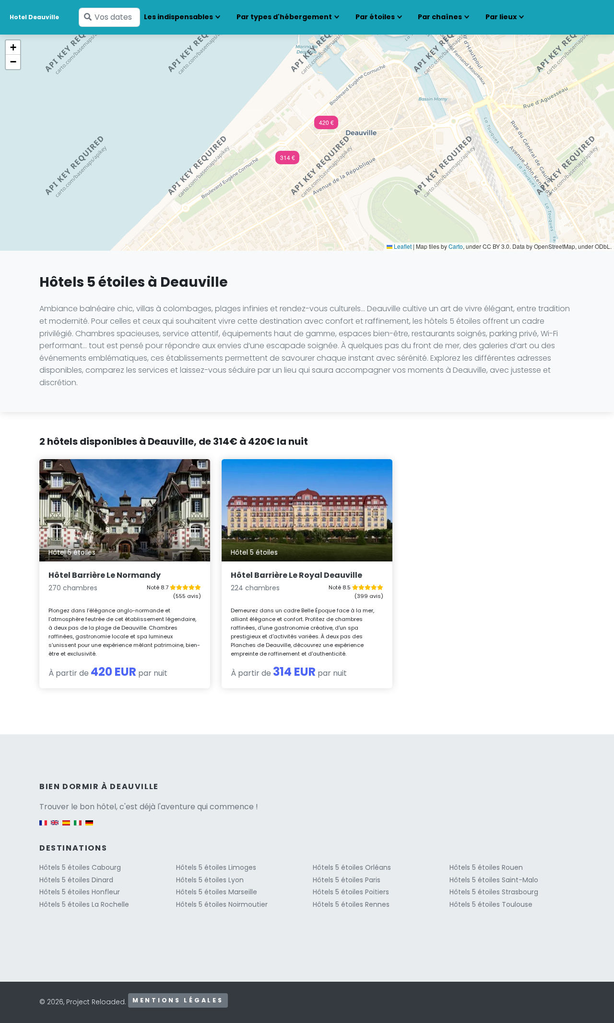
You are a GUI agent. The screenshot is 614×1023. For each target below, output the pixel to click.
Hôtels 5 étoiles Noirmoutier (222, 904)
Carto (456, 246)
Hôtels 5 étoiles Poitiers (351, 892)
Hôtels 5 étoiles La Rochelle (84, 904)
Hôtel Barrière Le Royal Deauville (296, 575)
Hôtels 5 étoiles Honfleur (79, 892)
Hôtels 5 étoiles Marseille (216, 892)
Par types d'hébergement (284, 17)
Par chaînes (440, 17)
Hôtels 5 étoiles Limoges (216, 867)
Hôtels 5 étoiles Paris (346, 880)
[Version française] (43, 827)
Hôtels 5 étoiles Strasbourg (493, 892)
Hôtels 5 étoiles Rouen (486, 867)
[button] (326, 125)
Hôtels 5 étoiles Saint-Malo (493, 880)
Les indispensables (178, 17)
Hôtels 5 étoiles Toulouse (490, 904)
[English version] (55, 827)
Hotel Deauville (34, 17)
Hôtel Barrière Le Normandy (104, 575)
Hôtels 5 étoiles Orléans (352, 867)
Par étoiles (375, 17)
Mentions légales (178, 1000)
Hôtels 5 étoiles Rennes (351, 904)
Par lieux (501, 17)
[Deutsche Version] (89, 827)
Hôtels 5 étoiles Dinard (76, 880)
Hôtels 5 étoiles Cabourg (80, 867)
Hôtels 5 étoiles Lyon (210, 880)
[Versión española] (66, 827)
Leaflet (402, 246)
